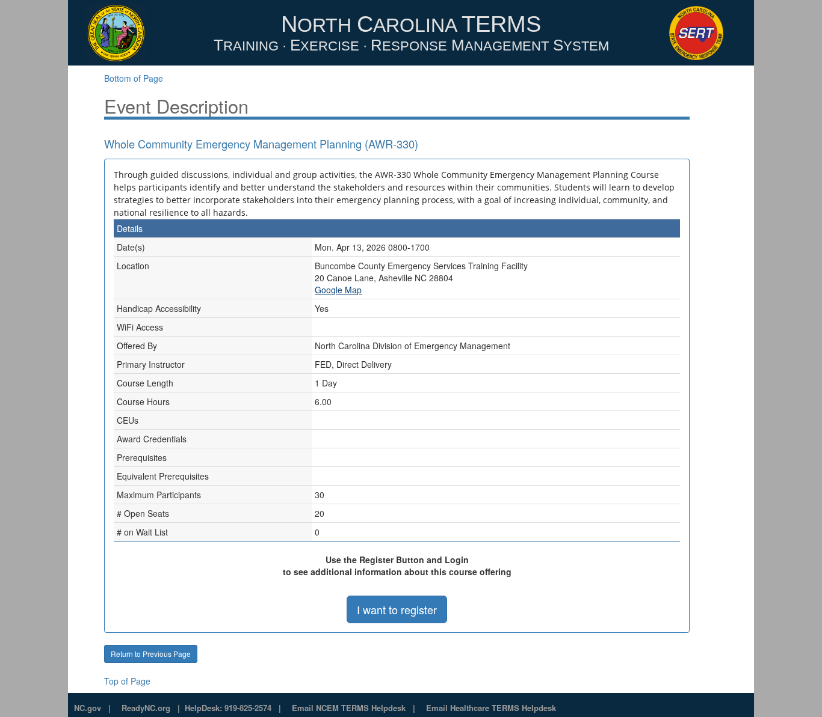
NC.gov (87, 707)
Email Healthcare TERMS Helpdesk (491, 707)
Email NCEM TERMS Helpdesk (349, 707)
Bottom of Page (133, 78)
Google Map (338, 290)
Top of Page (127, 681)
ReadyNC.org (146, 707)
